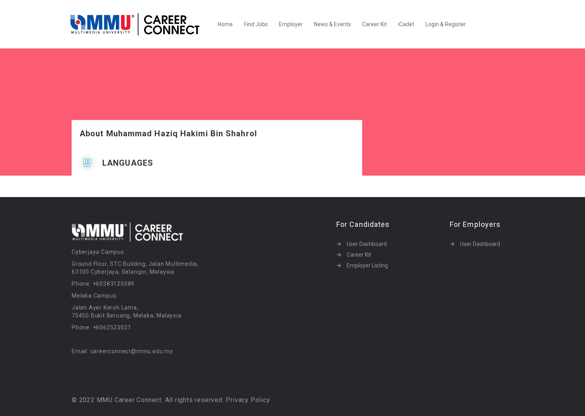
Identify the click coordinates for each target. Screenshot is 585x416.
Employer (291, 24)
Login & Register (445, 24)
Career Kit (374, 24)
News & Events (332, 24)
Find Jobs (256, 24)
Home (225, 24)
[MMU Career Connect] (139, 24)
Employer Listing (367, 265)
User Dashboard (367, 244)
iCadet (406, 24)
